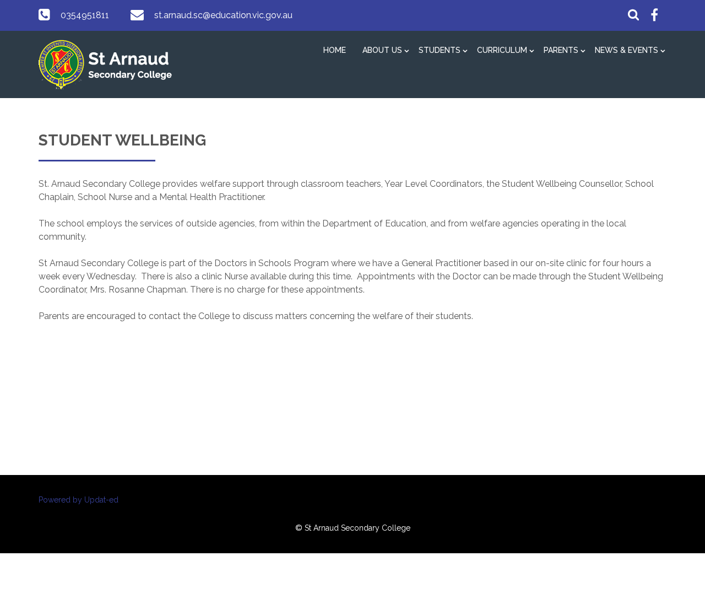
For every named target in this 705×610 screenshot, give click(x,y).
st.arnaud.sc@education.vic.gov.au (223, 15)
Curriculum (502, 50)
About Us (382, 50)
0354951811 (85, 15)
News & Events (626, 50)
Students (439, 50)
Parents (561, 50)
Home (334, 50)
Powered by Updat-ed (78, 499)
